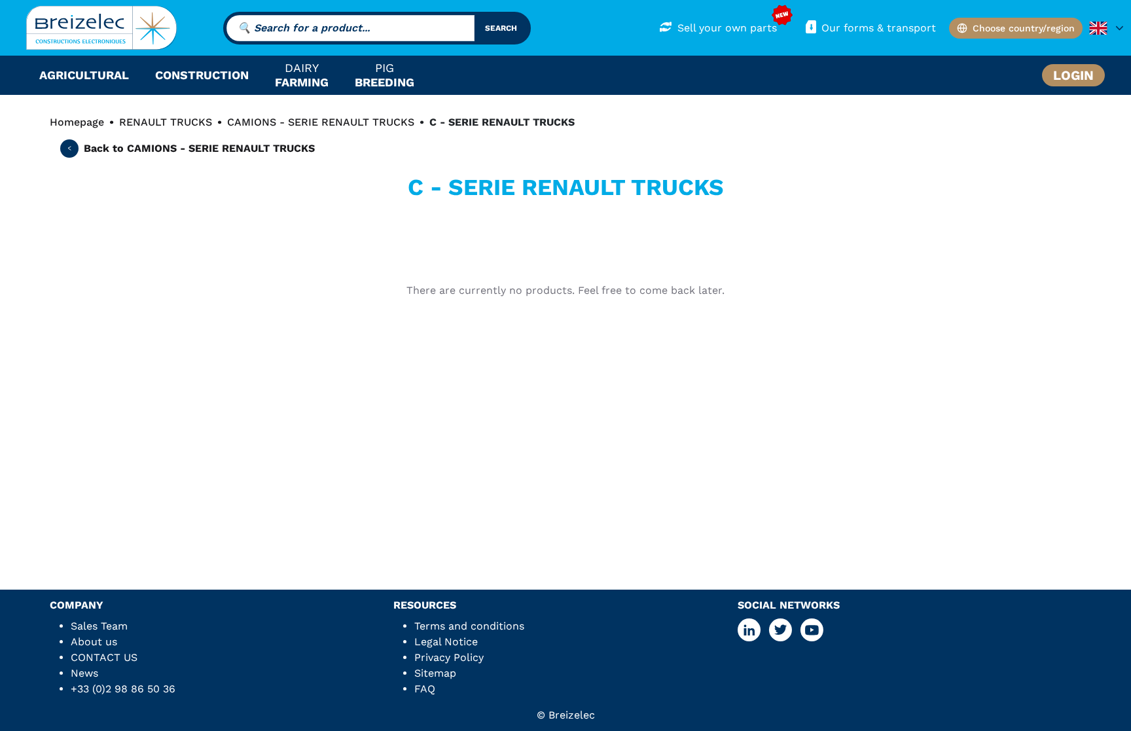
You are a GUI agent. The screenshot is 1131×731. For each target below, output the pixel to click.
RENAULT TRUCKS (165, 122)
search (501, 28)
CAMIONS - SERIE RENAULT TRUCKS (320, 122)
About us (94, 641)
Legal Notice (446, 641)
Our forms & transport (878, 28)
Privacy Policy (449, 657)
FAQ (424, 689)
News (84, 673)
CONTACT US (104, 657)
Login (1073, 75)
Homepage (77, 122)
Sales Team (99, 626)
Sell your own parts (727, 28)
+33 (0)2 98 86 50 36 (123, 689)
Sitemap (435, 673)
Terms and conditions (469, 626)
